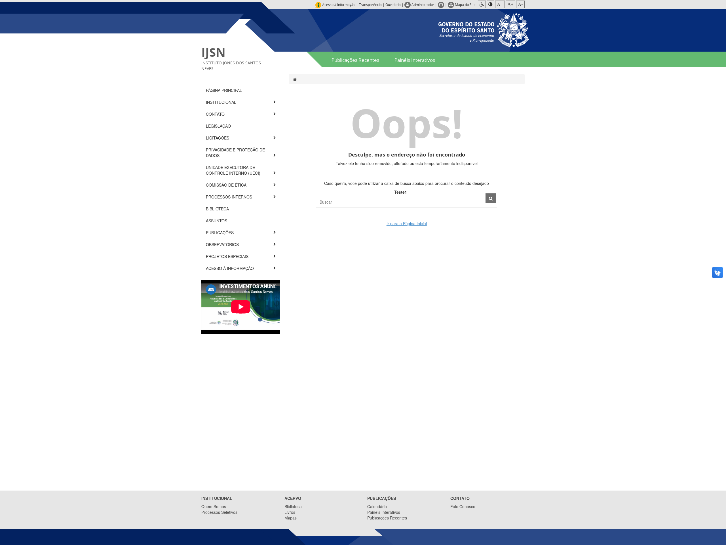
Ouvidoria (393, 4)
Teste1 (400, 192)
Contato (216, 114)
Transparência (370, 4)
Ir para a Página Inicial (407, 223)
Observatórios (223, 244)
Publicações (220, 232)
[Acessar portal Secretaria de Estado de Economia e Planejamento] (483, 29)
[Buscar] (491, 198)
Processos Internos (229, 197)
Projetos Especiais (228, 256)
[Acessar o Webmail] (441, 4)
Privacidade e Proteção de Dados (235, 152)
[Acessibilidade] (482, 4)
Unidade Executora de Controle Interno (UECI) (233, 170)
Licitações (218, 138)
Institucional (221, 102)
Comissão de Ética (227, 185)
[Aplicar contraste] (490, 4)
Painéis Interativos (414, 60)
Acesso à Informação (230, 268)
